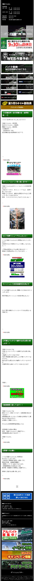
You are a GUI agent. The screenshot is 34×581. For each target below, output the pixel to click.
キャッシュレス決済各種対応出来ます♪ (16, 284)
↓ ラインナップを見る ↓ (17, 107)
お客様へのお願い (9, 450)
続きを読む (7, 160)
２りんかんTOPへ (17, 572)
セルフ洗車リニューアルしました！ (15, 236)
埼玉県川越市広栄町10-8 (15, 19)
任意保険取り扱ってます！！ (13, 405)
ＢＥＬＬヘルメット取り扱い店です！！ (17, 182)
